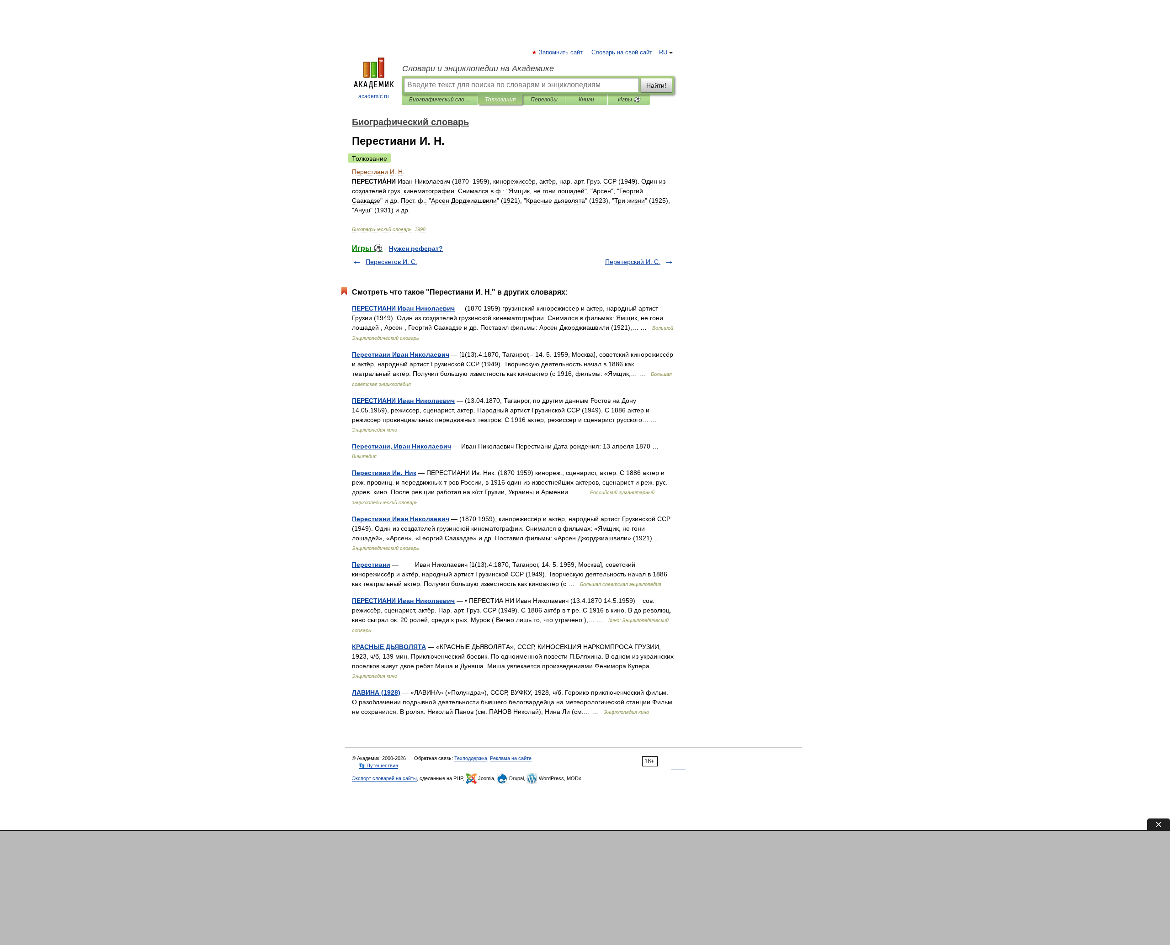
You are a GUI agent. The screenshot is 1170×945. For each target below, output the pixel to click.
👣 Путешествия (378, 765)
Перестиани (371, 564)
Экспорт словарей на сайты (384, 778)
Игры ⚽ (629, 99)
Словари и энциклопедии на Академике (478, 68)
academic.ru (373, 96)
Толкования (500, 99)
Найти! (656, 85)
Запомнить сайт (561, 52)
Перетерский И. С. (632, 261)
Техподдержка (470, 758)
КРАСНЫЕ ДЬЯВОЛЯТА (389, 646)
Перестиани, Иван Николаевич (401, 446)
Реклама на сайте (511, 758)
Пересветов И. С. (391, 261)
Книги (586, 99)
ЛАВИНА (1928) (376, 692)
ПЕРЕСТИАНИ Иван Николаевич (403, 308)
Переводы (544, 99)
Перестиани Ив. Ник (384, 472)
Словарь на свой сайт (621, 52)
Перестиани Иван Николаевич (400, 354)
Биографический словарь (440, 99)
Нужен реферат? (416, 248)
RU (663, 52)
